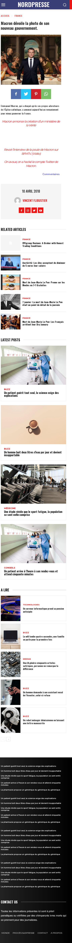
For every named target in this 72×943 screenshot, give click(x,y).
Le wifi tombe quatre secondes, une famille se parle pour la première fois (43, 638)
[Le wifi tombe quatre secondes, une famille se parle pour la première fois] (10, 636)
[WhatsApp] (46, 94)
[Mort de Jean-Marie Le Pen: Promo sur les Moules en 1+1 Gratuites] (10, 282)
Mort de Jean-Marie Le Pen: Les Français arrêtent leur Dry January (43, 323)
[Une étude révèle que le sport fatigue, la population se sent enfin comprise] (33, 484)
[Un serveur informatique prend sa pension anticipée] (10, 608)
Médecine (10, 508)
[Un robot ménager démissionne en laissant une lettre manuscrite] (10, 720)
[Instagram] (28, 210)
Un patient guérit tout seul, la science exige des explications (31, 394)
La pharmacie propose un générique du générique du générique (30, 790)
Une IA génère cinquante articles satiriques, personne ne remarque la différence (40, 666)
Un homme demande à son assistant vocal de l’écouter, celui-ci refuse (43, 693)
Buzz (7, 389)
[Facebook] (16, 94)
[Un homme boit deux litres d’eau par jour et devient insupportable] (33, 424)
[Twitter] (26, 94)
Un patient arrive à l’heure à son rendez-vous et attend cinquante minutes (31, 572)
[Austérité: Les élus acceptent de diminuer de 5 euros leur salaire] (10, 262)
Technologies (31, 605)
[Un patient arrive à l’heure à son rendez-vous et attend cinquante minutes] (33, 543)
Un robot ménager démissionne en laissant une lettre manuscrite (43, 721)
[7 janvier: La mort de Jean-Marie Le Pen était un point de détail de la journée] (10, 302)
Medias (27, 659)
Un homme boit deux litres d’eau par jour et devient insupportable (33, 453)
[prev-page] (3, 739)
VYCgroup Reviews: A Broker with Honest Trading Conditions (42, 244)
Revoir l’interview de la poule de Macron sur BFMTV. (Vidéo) (31, 151)
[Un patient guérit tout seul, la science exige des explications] (33, 365)
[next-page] (8, 739)
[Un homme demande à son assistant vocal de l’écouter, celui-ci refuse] (10, 692)
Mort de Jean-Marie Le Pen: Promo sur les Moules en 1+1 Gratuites (43, 283)
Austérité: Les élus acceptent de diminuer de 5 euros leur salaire (43, 264)
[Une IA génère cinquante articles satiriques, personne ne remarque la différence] (10, 664)
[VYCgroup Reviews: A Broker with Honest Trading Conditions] (10, 243)
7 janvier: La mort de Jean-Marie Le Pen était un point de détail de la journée (42, 303)
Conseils (9, 568)
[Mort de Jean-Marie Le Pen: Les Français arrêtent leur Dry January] (10, 321)
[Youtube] (40, 210)
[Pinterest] (36, 94)
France (18, 15)
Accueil (5, 15)
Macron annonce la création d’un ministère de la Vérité (31, 123)
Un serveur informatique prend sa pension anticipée (43, 610)
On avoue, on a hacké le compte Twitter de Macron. (31, 164)
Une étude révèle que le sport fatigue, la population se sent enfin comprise (33, 513)
